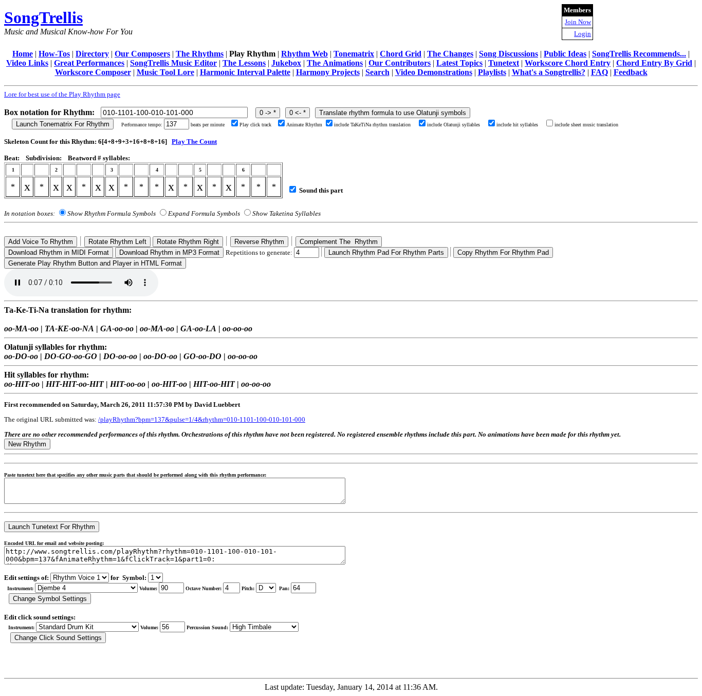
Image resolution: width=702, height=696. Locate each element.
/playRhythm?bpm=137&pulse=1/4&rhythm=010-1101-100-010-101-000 (201, 419)
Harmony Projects (328, 72)
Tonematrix (354, 53)
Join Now (578, 22)
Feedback (631, 72)
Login (582, 33)
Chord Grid (400, 53)
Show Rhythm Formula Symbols (111, 213)
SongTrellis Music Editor (173, 63)
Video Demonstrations (433, 72)
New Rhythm (27, 444)
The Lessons (244, 63)
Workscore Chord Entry (568, 63)
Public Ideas (565, 53)
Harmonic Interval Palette (245, 72)
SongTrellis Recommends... (639, 53)
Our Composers (142, 53)
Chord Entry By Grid (654, 63)
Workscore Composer (93, 72)
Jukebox (286, 63)
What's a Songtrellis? (548, 72)
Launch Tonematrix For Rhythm (62, 124)
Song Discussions (508, 53)
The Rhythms (200, 53)
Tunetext (503, 63)
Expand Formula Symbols (204, 213)
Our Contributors (399, 63)
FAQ (599, 72)
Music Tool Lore (165, 72)
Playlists (492, 72)
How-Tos (54, 53)
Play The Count (194, 141)
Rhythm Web (304, 53)
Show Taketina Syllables (286, 213)
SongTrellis (43, 17)
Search (377, 72)
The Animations (335, 63)
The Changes (450, 53)
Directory (92, 53)
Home (22, 53)
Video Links (27, 63)
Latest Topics (459, 63)
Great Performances (89, 63)
